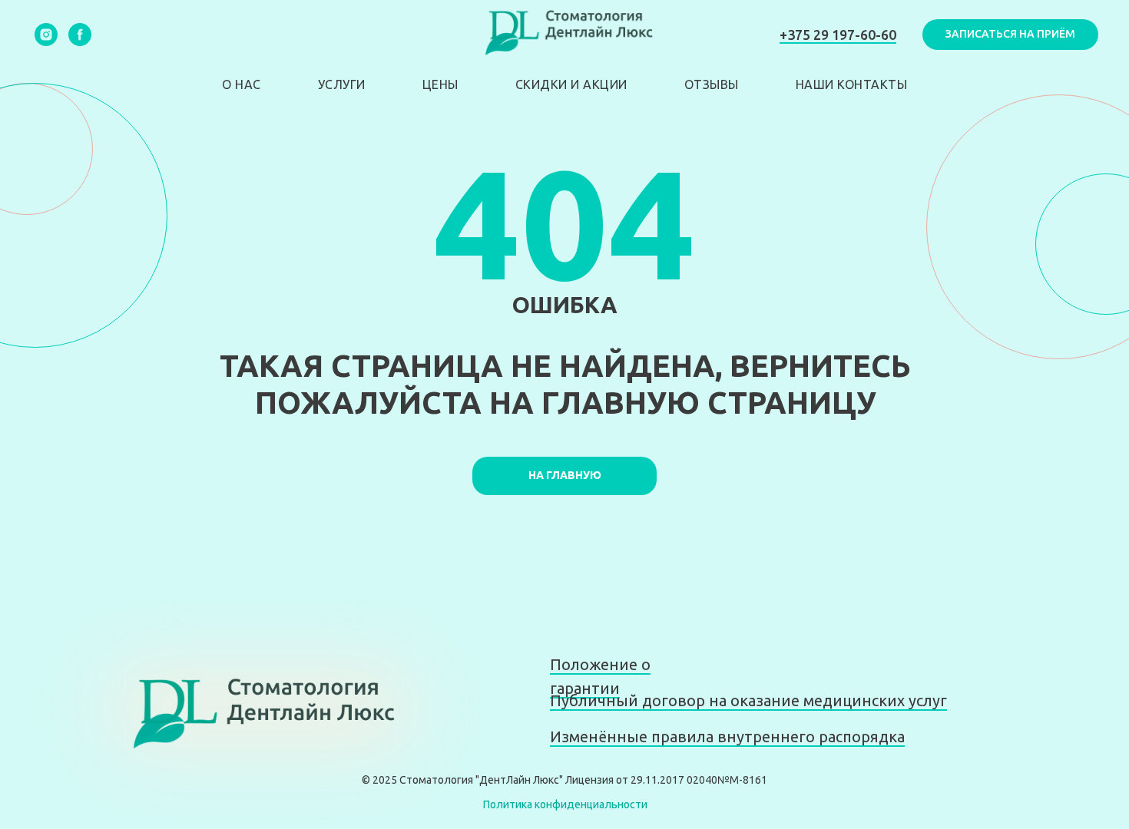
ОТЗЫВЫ (711, 84)
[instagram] (46, 34)
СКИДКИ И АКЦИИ (571, 84)
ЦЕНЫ (440, 84)
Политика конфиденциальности (565, 804)
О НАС (241, 84)
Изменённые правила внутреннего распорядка (727, 736)
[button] (1010, 34)
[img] (257, 713)
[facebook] (79, 34)
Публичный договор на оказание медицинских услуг (748, 700)
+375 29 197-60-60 (838, 34)
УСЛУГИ (342, 84)
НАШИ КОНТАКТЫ (852, 84)
